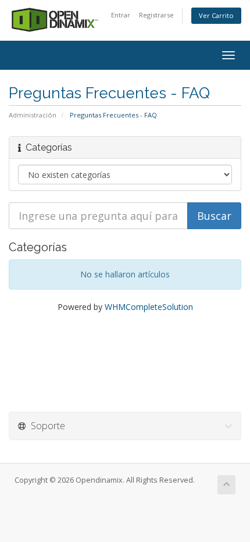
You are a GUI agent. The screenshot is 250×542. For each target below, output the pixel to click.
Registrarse (156, 14)
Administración (32, 114)
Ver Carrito (216, 15)
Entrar (120, 14)
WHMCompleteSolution (149, 306)
